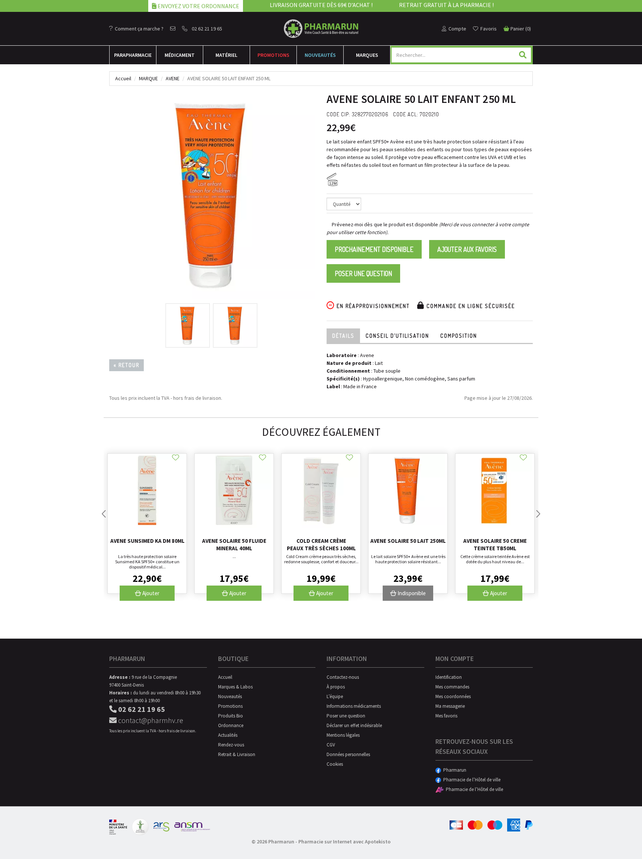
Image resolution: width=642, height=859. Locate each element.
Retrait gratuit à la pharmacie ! (446, 5)
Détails (343, 336)
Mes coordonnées (453, 696)
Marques (367, 55)
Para (133, 55)
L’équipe (335, 696)
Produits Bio (230, 716)
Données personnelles (348, 754)
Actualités (227, 735)
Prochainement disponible (374, 249)
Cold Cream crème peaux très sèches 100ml (321, 544)
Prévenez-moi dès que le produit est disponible (384, 224)
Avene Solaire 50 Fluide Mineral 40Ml (234, 544)
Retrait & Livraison (236, 754)
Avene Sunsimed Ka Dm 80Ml (147, 540)
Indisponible (411, 593)
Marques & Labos (235, 687)
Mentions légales (343, 735)
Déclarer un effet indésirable (354, 725)
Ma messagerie (450, 706)
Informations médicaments (354, 706)
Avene (172, 78)
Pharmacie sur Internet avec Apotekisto (344, 841)
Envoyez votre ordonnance (197, 6)
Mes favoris (446, 716)
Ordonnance (230, 725)
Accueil (123, 78)
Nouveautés (320, 55)
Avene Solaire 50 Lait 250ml (408, 540)
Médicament (180, 55)
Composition (458, 336)
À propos (336, 687)
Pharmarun (453, 770)
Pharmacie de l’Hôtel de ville (470, 780)
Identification (448, 677)
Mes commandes (452, 687)
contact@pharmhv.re (150, 720)
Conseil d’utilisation (397, 336)
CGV (331, 745)
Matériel (226, 55)
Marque (148, 78)
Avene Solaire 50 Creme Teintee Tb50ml (495, 544)
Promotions (273, 55)
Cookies (335, 764)
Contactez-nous (343, 677)
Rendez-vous (231, 745)
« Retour (126, 365)
